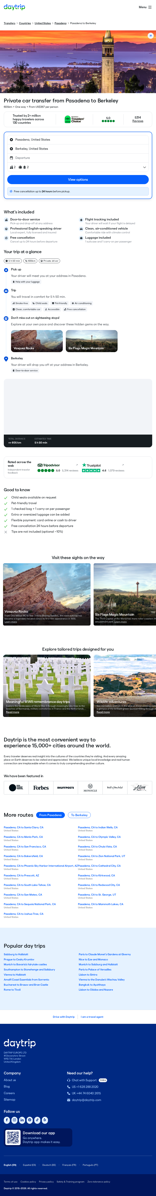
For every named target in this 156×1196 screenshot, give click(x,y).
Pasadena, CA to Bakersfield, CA (23, 856)
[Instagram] (14, 1120)
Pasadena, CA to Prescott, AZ (21, 875)
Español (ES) (29, 1165)
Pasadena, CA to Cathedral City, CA (99, 865)
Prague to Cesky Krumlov (19, 959)
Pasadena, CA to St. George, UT (97, 894)
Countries (25, 23)
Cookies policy (28, 1181)
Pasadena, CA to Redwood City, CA (99, 884)
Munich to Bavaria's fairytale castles (25, 964)
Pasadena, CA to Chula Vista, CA (97, 846)
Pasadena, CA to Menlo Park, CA (23, 836)
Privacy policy (46, 1181)
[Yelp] (45, 1120)
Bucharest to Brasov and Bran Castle (26, 984)
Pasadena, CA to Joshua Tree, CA (23, 913)
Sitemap (9, 1099)
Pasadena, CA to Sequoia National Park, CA (30, 904)
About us (10, 1080)
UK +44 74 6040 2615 (86, 1093)
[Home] (14, 7)
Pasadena (60, 23)
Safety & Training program (70, 1181)
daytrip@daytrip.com (86, 1100)
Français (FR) (69, 1165)
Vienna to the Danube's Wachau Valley (102, 979)
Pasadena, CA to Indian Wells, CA (98, 827)
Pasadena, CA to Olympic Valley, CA (99, 836)
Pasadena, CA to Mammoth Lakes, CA (100, 904)
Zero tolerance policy (99, 1181)
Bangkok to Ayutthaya (92, 984)
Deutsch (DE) (49, 1165)
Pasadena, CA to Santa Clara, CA (23, 827)
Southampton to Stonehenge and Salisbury (29, 969)
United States (43, 23)
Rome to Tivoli (12, 989)
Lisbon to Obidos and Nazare (96, 989)
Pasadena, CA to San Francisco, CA (25, 846)
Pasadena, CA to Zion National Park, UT (101, 856)
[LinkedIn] (22, 1120)
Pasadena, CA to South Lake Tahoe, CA (27, 884)
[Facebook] (7, 1120)
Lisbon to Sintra (88, 974)
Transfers (9, 23)
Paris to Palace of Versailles (95, 969)
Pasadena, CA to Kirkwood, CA (96, 875)
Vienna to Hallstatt (15, 974)
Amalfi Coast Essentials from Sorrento (26, 979)
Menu (142, 7)
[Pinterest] (30, 1120)
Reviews (137, 121)
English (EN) (10, 1165)
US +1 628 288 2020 (85, 1086)
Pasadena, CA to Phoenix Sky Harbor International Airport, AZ (41, 865)
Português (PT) (90, 1165)
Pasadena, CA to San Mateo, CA (23, 894)
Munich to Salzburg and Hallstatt (98, 964)
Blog (7, 1086)
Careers (9, 1093)
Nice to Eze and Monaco (93, 959)
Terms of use (11, 1181)
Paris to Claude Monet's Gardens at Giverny (105, 954)
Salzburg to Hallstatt (16, 954)
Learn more (11, 621)
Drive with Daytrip (64, 1016)
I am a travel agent (92, 1016)
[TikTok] (37, 1120)
